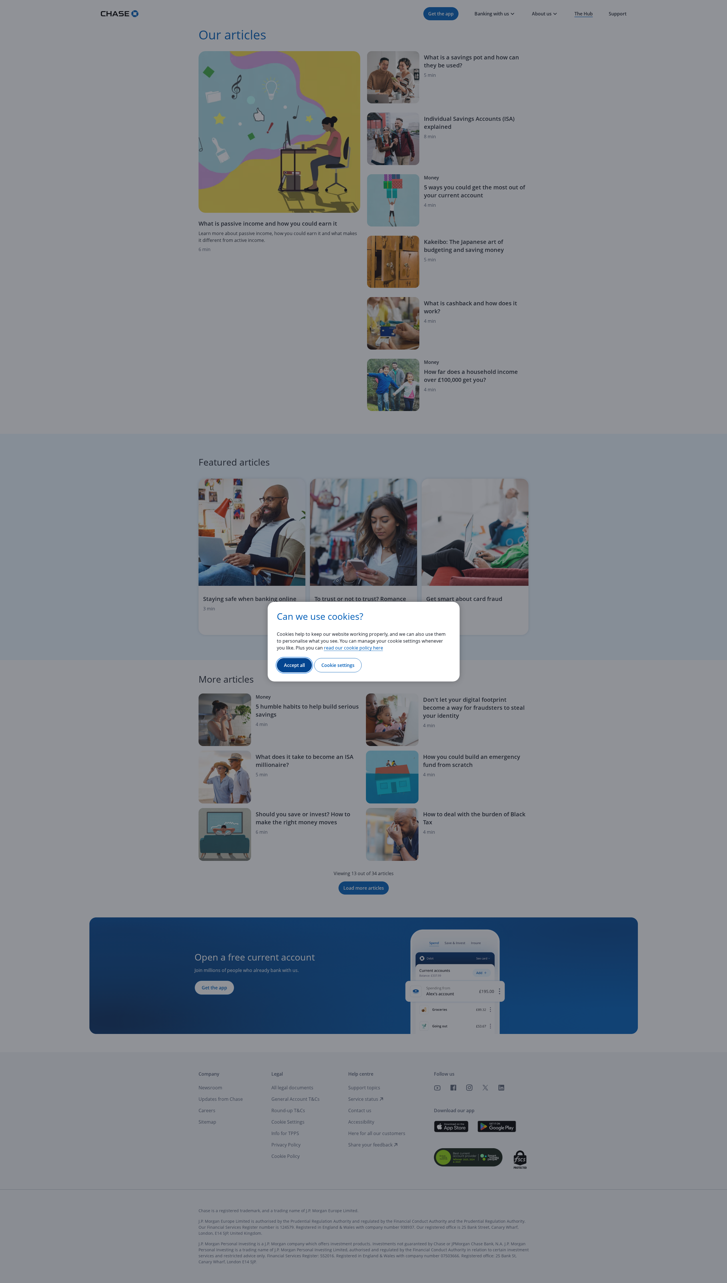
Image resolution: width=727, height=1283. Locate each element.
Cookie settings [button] (338, 665)
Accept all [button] (294, 665)
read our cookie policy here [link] (353, 648)
